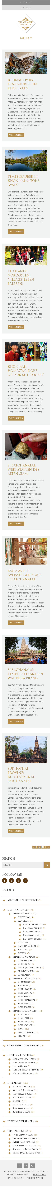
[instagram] (11, 880)
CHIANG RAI (24, 964)
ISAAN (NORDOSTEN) (29, 968)
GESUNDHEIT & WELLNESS (23, 1046)
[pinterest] (25, 880)
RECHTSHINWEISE (35, 1178)
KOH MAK (23, 997)
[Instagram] (26, 1165)
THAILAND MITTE (22, 914)
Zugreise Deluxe (21, 1112)
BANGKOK (23, 921)
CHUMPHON (25, 982)
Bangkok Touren (32, 939)
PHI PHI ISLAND (26, 1033)
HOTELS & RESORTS (19, 1055)
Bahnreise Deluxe (33, 925)
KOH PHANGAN (26, 1000)
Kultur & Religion (23, 1090)
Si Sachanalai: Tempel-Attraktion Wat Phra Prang (25, 674)
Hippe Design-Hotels (24, 1063)
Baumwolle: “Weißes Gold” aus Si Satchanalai (24, 575)
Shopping (18, 1101)
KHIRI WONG (25, 989)
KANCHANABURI (27, 946)
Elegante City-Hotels (24, 1059)
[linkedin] (18, 880)
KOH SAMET (24, 1004)
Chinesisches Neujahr (25, 1139)
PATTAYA (22, 953)
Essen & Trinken (22, 1087)
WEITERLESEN (16, 135)
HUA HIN (23, 943)
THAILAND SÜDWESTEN (25, 1011)
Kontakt (27, 3)
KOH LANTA (24, 1022)
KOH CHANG (25, 993)
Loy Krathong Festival (25, 1146)
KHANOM (23, 986)
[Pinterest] (32, 1165)
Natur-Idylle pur (22, 1098)
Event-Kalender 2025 (24, 1142)
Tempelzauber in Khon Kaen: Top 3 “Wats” (24, 181)
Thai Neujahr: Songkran (26, 1153)
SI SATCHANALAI (26, 971)
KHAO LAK (23, 1015)
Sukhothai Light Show (25, 1149)
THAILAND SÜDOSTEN (25, 979)
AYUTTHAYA (24, 917)
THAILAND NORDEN (24, 957)
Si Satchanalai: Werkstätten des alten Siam (23, 470)
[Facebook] (19, 1165)
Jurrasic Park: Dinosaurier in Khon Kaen (22, 84)
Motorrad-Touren (23, 1094)
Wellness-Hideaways (23, 1074)
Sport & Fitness (21, 1105)
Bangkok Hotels (32, 935)
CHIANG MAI (25, 961)
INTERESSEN (14, 1083)
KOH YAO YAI (25, 1025)
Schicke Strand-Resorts (26, 1070)
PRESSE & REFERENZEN (21, 1121)
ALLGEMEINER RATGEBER (22, 900)
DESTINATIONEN (17, 910)
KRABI (21, 1029)
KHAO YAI (23, 950)
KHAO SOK (24, 1018)
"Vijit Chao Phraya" (23, 1135)
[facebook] (4, 880)
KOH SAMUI (24, 1007)
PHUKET (22, 1036)
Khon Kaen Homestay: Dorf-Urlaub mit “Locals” (26, 371)
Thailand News (17, 1131)
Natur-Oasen (20, 1066)
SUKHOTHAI (24, 975)
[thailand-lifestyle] (26, 23)
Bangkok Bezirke (32, 928)
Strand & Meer (21, 1108)
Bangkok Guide (31, 932)
